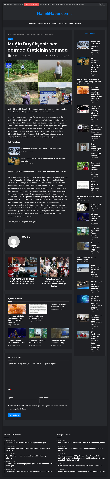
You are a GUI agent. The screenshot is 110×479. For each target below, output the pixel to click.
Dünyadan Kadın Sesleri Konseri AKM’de (16, 341)
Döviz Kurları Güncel (96, 205)
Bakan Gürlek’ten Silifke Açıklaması (36, 317)
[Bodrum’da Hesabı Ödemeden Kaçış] (60, 333)
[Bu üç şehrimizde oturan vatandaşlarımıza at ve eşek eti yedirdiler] (14, 161)
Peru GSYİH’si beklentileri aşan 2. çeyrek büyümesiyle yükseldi (61, 4)
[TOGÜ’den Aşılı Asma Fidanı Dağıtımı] (38, 333)
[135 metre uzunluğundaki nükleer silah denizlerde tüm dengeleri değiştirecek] (83, 128)
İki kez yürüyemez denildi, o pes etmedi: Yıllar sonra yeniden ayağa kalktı (96, 149)
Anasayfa (33, 23)
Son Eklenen (90, 34)
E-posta (11, 398)
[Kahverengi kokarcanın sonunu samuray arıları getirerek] (83, 166)
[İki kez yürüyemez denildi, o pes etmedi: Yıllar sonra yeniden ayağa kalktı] (83, 147)
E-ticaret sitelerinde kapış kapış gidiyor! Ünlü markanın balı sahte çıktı (16, 319)
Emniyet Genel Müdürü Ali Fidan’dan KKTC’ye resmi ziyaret (96, 319)
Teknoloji (63, 23)
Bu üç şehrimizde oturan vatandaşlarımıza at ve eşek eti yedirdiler (96, 65)
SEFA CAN (26, 237)
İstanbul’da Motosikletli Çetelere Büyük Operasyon (41, 149)
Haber (40, 23)
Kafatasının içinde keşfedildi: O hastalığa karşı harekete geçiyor (96, 302)
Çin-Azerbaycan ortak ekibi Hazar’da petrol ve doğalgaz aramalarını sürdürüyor (95, 340)
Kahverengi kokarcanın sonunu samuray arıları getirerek (95, 168)
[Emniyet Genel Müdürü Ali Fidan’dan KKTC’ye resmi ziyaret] (83, 318)
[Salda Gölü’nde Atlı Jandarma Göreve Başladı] (83, 268)
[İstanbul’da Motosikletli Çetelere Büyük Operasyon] (14, 151)
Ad (9, 389)
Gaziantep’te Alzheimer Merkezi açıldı (86, 258)
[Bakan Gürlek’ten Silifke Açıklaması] (38, 309)
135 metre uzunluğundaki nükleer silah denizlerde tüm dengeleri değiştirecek (96, 131)
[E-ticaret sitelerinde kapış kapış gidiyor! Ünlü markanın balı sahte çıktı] (17, 309)
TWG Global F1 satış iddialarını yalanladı (96, 285)
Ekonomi (47, 23)
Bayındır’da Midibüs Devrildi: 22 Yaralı (58, 306)
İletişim (78, 23)
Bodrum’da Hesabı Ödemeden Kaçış (58, 341)
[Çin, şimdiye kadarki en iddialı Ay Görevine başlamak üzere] (83, 109)
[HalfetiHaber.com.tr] (55, 13)
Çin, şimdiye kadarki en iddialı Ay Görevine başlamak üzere (95, 112)
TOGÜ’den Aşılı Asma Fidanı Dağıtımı (37, 341)
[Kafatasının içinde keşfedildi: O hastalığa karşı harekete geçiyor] (83, 299)
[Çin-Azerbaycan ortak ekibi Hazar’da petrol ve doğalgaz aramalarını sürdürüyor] (83, 335)
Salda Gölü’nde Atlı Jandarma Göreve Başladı (96, 269)
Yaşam (70, 23)
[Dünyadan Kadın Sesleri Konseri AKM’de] (17, 333)
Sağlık (54, 23)
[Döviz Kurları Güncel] (83, 207)
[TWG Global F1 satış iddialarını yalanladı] (83, 285)
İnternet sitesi (44, 398)
